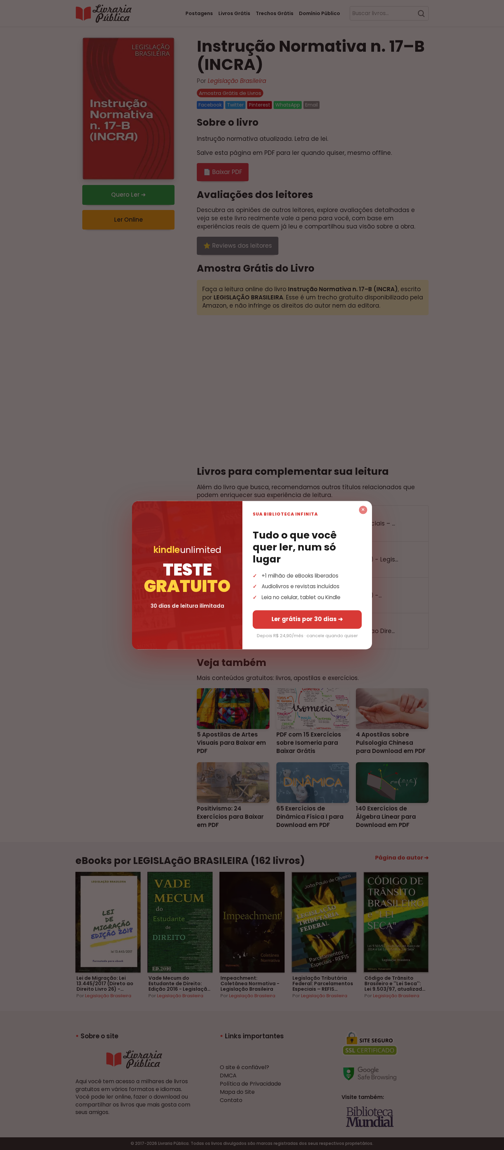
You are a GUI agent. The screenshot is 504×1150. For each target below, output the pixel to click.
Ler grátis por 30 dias (307, 619)
